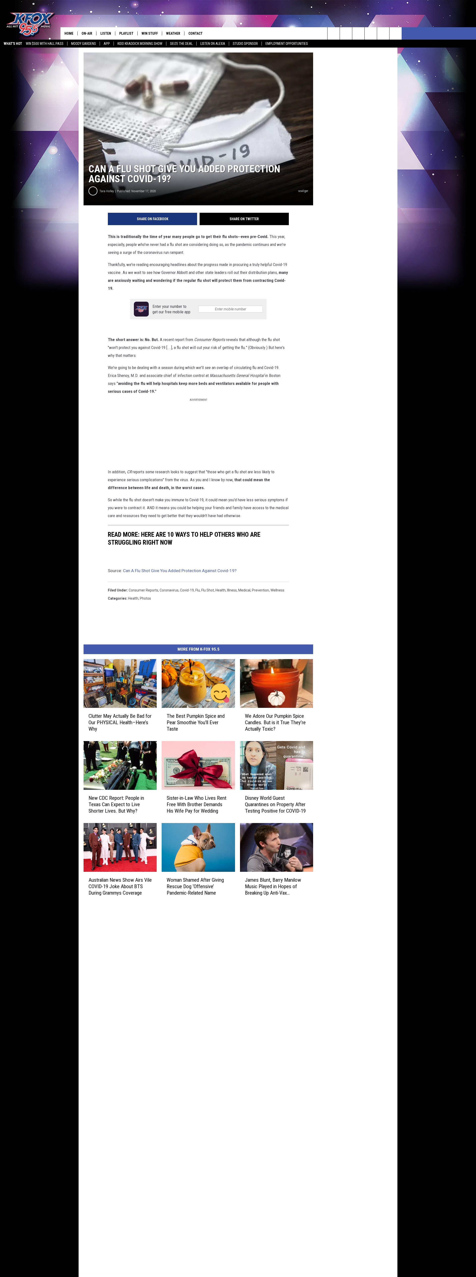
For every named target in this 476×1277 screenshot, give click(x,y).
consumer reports (143, 590)
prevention (260, 590)
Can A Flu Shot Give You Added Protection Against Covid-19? (180, 570)
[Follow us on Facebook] (358, 33)
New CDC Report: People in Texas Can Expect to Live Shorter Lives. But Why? (116, 804)
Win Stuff (150, 33)
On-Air (87, 33)
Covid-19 (187, 590)
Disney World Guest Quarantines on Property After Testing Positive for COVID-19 (275, 804)
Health (133, 598)
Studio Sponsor (245, 44)
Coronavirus (169, 590)
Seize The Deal (181, 44)
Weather (173, 33)
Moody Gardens (83, 44)
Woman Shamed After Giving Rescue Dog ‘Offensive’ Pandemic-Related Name (195, 886)
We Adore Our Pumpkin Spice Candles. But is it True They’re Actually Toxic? (275, 722)
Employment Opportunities (287, 44)
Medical (244, 590)
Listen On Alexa (212, 44)
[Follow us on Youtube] (383, 33)
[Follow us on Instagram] (371, 33)
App (107, 44)
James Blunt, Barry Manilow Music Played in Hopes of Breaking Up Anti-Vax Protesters (273, 886)
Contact (195, 33)
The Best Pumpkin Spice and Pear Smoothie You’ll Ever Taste (196, 722)
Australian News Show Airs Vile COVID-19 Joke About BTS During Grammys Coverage (120, 886)
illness (232, 590)
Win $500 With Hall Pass (44, 44)
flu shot (207, 590)
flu (197, 590)
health (220, 590)
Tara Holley (106, 191)
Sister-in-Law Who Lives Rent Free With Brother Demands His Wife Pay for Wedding (196, 804)
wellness (277, 590)
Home (68, 33)
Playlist (126, 33)
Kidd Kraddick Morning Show (140, 44)
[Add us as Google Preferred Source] (346, 33)
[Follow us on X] (395, 33)
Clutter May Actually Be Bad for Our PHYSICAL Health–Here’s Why (120, 722)
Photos (145, 598)
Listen (105, 33)
